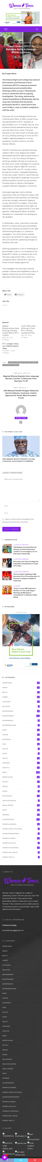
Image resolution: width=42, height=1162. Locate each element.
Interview (20, 763)
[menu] (5, 29)
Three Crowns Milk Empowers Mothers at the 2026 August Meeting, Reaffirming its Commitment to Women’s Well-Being (25, 593)
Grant (20, 753)
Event (18, 586)
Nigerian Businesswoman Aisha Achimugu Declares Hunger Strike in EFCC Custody (10, 330)
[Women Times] (21, 5)
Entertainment (22, 559)
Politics (20, 782)
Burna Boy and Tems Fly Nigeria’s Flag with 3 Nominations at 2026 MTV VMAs (25, 564)
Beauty (20, 692)
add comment (17, 57)
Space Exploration (20, 800)
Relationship (20, 796)
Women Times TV (20, 857)
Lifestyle (20, 767)
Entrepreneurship (20, 725)
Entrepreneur (20, 720)
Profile (20, 786)
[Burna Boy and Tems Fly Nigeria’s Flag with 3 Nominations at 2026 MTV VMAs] (7, 563)
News (13, 43)
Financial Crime (11, 365)
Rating (20, 791)
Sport (20, 810)
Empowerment (20, 711)
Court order (31, 362)
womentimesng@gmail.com (13, 930)
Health (20, 758)
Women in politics (20, 843)
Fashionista (20, 739)
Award (20, 687)
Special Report (22, 544)
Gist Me (20, 749)
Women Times (16, 56)
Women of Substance (20, 848)
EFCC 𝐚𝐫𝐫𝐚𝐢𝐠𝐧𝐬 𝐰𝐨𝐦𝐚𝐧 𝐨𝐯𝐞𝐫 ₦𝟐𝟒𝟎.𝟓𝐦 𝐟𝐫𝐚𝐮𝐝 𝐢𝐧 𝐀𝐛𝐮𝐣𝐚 (10, 346)
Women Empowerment (20, 833)
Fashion (20, 734)
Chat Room (20, 702)
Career (20, 697)
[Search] (37, 29)
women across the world (20, 829)
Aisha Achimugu (16, 362)
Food (20, 744)
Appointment (20, 683)
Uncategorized (26, 43)
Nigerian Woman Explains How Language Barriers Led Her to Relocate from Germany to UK (21, 378)
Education (20, 706)
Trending (20, 815)
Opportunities (20, 777)
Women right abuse (20, 852)
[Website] (20, 422)
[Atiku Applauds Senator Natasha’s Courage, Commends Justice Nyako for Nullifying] (21, 446)
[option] (21, 449)
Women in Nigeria (20, 838)
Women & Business (20, 824)
